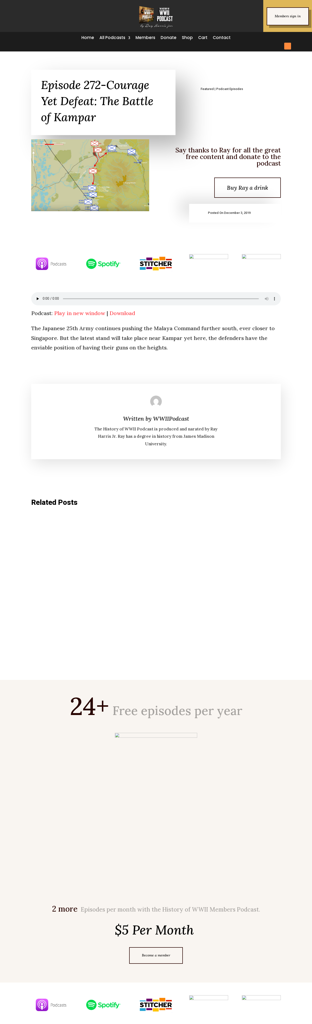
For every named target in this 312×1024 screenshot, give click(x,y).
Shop (187, 37)
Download (122, 313)
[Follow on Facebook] (269, 37)
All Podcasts (112, 37)
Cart (202, 37)
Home (87, 37)
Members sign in (288, 16)
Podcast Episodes (229, 89)
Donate (168, 37)
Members (145, 37)
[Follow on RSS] (287, 46)
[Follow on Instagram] (286, 37)
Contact (222, 37)
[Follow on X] (277, 37)
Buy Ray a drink (247, 187)
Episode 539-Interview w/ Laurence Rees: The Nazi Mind (88, 530)
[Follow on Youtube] (304, 37)
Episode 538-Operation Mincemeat (68, 577)
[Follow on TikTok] (295, 37)
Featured (207, 89)
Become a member (156, 955)
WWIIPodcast (171, 418)
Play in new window (79, 313)
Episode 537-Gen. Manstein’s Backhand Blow (77, 630)
